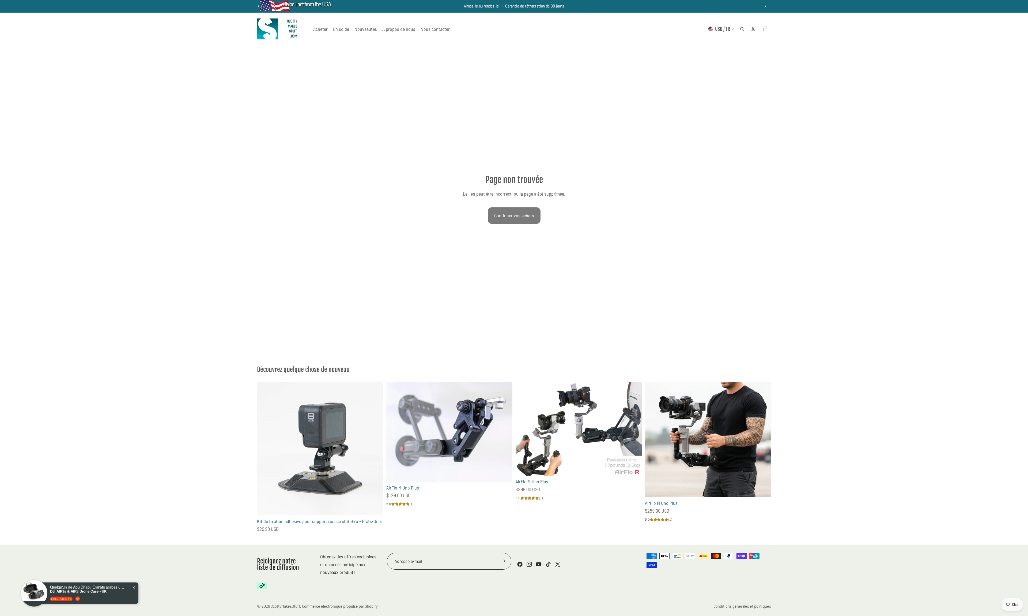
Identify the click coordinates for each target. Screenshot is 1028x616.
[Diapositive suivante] (765, 6)
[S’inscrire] (503, 561)
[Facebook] (520, 564)
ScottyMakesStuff (285, 605)
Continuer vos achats (514, 215)
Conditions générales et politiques (742, 605)
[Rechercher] (742, 29)
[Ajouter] (375, 507)
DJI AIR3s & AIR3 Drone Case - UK (78, 583)
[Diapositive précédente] (394, 432)
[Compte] (753, 29)
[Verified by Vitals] (77, 590)
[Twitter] (557, 564)
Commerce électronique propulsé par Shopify (340, 605)
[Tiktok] (548, 564)
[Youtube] (538, 564)
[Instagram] (529, 564)
